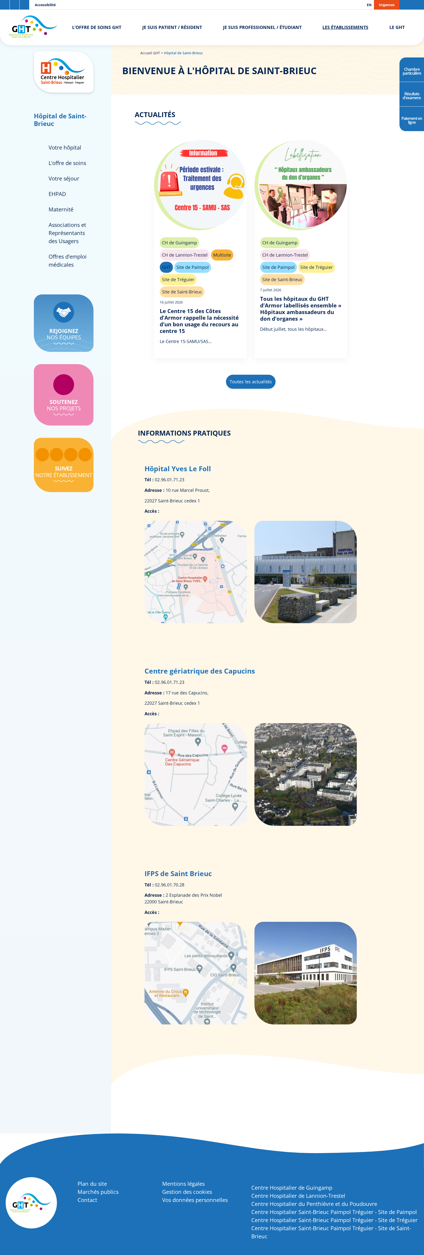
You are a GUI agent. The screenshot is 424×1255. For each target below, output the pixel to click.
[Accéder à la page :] (42, 454)
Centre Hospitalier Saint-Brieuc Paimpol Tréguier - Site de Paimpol (334, 1211)
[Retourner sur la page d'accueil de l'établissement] (63, 72)
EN (369, 4)
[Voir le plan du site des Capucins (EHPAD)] (196, 824)
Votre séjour (64, 178)
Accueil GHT (150, 53)
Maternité (61, 209)
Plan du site (92, 1183)
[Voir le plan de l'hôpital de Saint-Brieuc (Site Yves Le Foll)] (196, 621)
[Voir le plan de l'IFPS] (196, 1023)
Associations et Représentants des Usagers (67, 233)
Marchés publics (98, 1191)
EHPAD (57, 193)
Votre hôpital (65, 147)
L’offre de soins (67, 162)
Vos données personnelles (195, 1199)
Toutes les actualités (251, 382)
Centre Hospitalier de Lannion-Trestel (298, 1195)
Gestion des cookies (187, 1191)
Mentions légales (183, 1183)
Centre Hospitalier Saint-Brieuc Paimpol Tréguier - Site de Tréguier (334, 1220)
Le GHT (397, 27)
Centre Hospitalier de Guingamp (291, 1187)
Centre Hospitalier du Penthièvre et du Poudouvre (314, 1203)
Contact (87, 1199)
